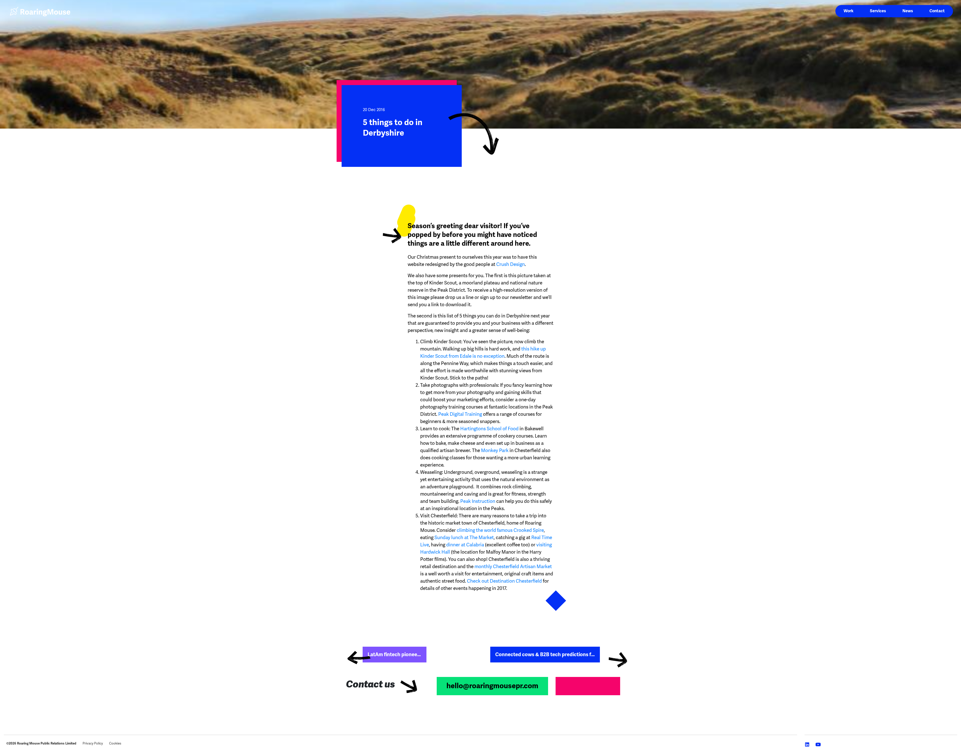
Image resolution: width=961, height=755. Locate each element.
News (907, 11)
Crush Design (510, 264)
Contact (937, 11)
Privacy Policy (93, 743)
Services (878, 11)
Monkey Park (495, 450)
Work (848, 11)
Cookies (115, 743)
